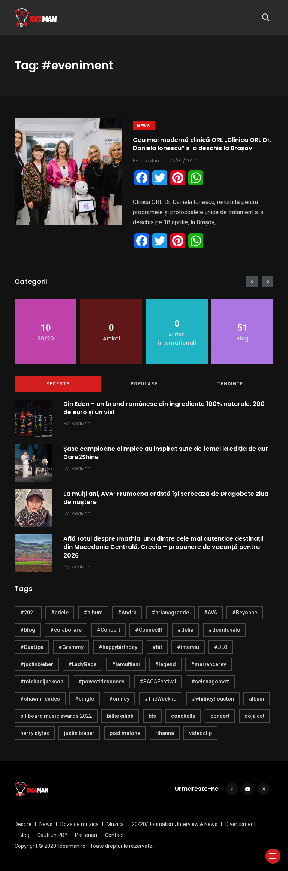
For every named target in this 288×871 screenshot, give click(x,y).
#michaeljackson (41, 682)
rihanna (164, 733)
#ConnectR (148, 630)
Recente (57, 383)
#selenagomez (210, 682)
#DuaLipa (32, 647)
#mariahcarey (208, 664)
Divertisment (240, 824)
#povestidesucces (101, 682)
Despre (23, 824)
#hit (157, 647)
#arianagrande (170, 613)
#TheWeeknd (160, 699)
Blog (24, 835)
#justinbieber (36, 664)
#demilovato (224, 630)
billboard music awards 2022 (56, 716)
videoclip (200, 733)
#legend (165, 664)
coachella (183, 716)
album (256, 699)
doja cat (254, 716)
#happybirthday (118, 647)
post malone (125, 733)
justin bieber (79, 733)
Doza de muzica (79, 824)
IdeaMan (81, 423)
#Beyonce (244, 613)
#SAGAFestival (158, 682)
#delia (185, 630)
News (143, 126)
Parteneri (86, 835)
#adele (60, 613)
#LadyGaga (82, 664)
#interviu (188, 647)
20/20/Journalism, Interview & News (175, 824)
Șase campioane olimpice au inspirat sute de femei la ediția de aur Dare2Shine (165, 452)
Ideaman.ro (72, 846)
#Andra (127, 613)
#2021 (28, 613)
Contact (114, 835)
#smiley (119, 699)
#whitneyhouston (213, 699)
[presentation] (252, 281)
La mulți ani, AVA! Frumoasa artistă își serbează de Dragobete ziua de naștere (165, 497)
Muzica (115, 824)
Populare (144, 383)
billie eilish (120, 716)
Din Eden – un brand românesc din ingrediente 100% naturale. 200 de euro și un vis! (164, 407)
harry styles (34, 733)
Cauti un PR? (52, 835)
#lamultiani (126, 664)
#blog (27, 630)
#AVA (210, 613)
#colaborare (66, 630)
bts (152, 716)
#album (93, 613)
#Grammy (71, 647)
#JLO (221, 647)
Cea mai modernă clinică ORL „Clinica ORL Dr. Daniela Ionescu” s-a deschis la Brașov (202, 144)
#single (84, 699)
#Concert (108, 630)
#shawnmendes (40, 699)
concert (220, 716)
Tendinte (230, 383)
